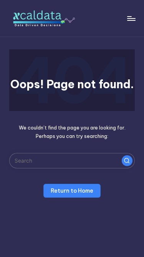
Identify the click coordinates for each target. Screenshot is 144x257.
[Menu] (131, 18)
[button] (127, 160)
